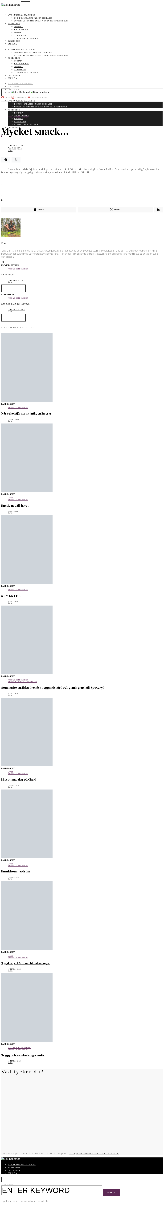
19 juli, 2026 (13, 419)
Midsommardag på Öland (18, 779)
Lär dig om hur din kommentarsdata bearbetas (94, 1153)
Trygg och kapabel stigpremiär (23, 1055)
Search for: (7, 1184)
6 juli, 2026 (13, 601)
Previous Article (10, 265)
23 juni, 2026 (13, 785)
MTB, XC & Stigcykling (19, 1048)
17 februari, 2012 (16, 145)
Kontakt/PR (14, 24)
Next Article (7, 294)
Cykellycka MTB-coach (26, 38)
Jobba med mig (21, 29)
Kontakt (18, 27)
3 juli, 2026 (13, 693)
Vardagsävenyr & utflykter (22, 682)
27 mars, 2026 (14, 969)
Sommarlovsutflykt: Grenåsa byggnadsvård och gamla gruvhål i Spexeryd (52, 687)
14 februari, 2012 (16, 280)
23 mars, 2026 (14, 1061)
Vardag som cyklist (18, 117)
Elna (10, 151)
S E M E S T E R (10, 595)
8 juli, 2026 (13, 511)
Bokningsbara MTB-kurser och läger (33, 18)
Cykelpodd (14, 41)
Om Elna (12, 44)
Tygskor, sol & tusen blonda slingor (25, 963)
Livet (10, 498)
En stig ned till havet (15, 505)
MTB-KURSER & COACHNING (22, 15)
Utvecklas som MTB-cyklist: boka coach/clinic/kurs (41, 21)
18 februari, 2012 (16, 309)
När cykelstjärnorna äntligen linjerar (26, 413)
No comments (14, 147)
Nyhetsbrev (20, 35)
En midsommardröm (15, 871)
